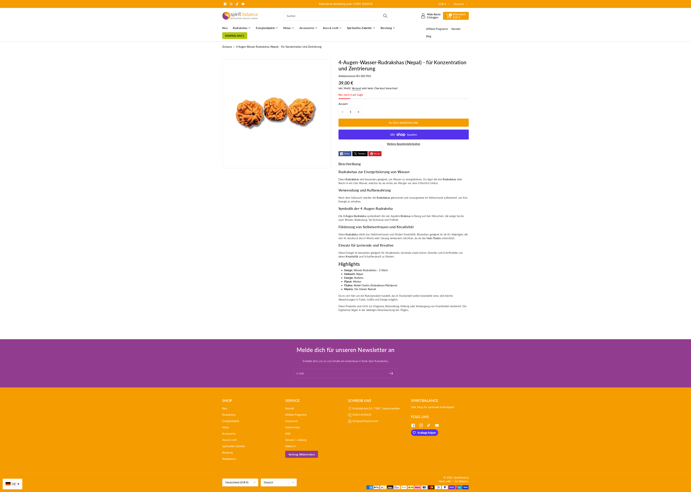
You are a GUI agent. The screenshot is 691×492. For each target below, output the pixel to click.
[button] (456, 16)
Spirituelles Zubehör (233, 446)
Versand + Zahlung (296, 439)
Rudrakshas (229, 414)
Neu (224, 408)
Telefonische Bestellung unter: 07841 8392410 (345, 3)
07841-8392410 (361, 414)
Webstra (463, 481)
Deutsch (268, 482)
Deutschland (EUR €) (237, 482)
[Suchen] (385, 15)
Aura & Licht (229, 439)
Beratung (227, 452)
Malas (225, 427)
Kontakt (289, 408)
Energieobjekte (230, 421)
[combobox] (338, 15)
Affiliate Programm (296, 414)
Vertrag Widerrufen (301, 454)
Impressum (291, 421)
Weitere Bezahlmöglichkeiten (403, 143)
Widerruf (290, 446)
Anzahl (343, 103)
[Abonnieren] (391, 373)
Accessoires (229, 433)
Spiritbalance (461, 477)
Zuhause (227, 46)
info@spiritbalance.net (365, 421)
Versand (356, 88)
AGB (287, 433)
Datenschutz (292, 427)
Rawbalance (229, 458)
